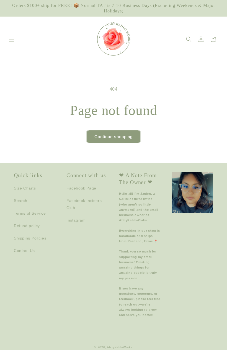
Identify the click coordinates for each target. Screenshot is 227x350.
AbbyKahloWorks (120, 347)
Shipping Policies (30, 238)
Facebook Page (81, 188)
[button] (12, 39)
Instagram (76, 220)
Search (20, 200)
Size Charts (25, 188)
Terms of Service (30, 213)
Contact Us (24, 250)
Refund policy (27, 225)
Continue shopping (113, 136)
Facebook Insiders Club (84, 204)
